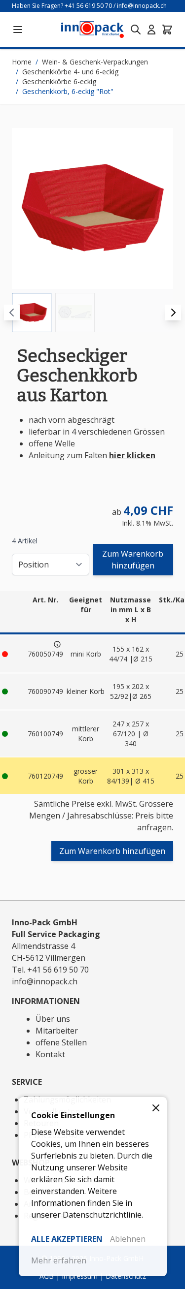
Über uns (53, 1018)
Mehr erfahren (58, 1260)
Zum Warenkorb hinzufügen (132, 559)
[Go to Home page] (92, 29)
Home (22, 61)
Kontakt (50, 1054)
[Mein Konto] (151, 29)
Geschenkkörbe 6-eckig (59, 81)
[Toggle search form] (136, 29)
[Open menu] (18, 29)
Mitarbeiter (57, 1030)
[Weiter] (173, 312)
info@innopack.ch (142, 5)
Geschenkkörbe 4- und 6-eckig (70, 71)
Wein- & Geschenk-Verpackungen (95, 61)
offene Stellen (61, 1042)
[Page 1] (31, 312)
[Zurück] (12, 312)
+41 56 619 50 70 (88, 5)
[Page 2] (75, 312)
